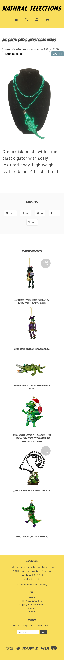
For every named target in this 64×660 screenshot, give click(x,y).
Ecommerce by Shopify (36, 585)
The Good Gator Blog (32, 601)
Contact (32, 608)
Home (32, 612)
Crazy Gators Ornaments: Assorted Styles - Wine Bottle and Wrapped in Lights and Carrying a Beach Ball (32, 438)
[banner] (32, 7)
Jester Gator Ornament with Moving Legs (32, 349)
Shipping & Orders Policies (32, 604)
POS (19, 585)
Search (32, 597)
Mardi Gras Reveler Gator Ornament (32, 537)
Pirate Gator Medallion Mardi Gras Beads (32, 491)
